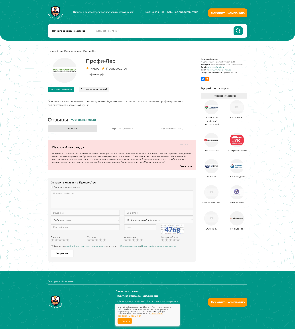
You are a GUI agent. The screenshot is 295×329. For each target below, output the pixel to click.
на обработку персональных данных (84, 246)
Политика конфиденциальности (137, 295)
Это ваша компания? (94, 89)
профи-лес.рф (95, 74)
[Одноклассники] (207, 79)
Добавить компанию (228, 13)
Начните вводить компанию (68, 30)
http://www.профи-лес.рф (219, 70)
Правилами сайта (129, 246)
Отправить (62, 253)
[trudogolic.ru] (55, 12)
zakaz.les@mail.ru (215, 67)
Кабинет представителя (182, 11)
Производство (72, 51)
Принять (125, 321)
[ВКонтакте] (203, 79)
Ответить (186, 166)
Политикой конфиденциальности (158, 246)
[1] (52, 240)
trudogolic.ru (55, 51)
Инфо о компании (60, 89)
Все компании (154, 11)
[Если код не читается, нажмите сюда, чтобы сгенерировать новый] (172, 229)
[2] (56, 240)
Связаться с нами (127, 291)
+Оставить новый (83, 119)
